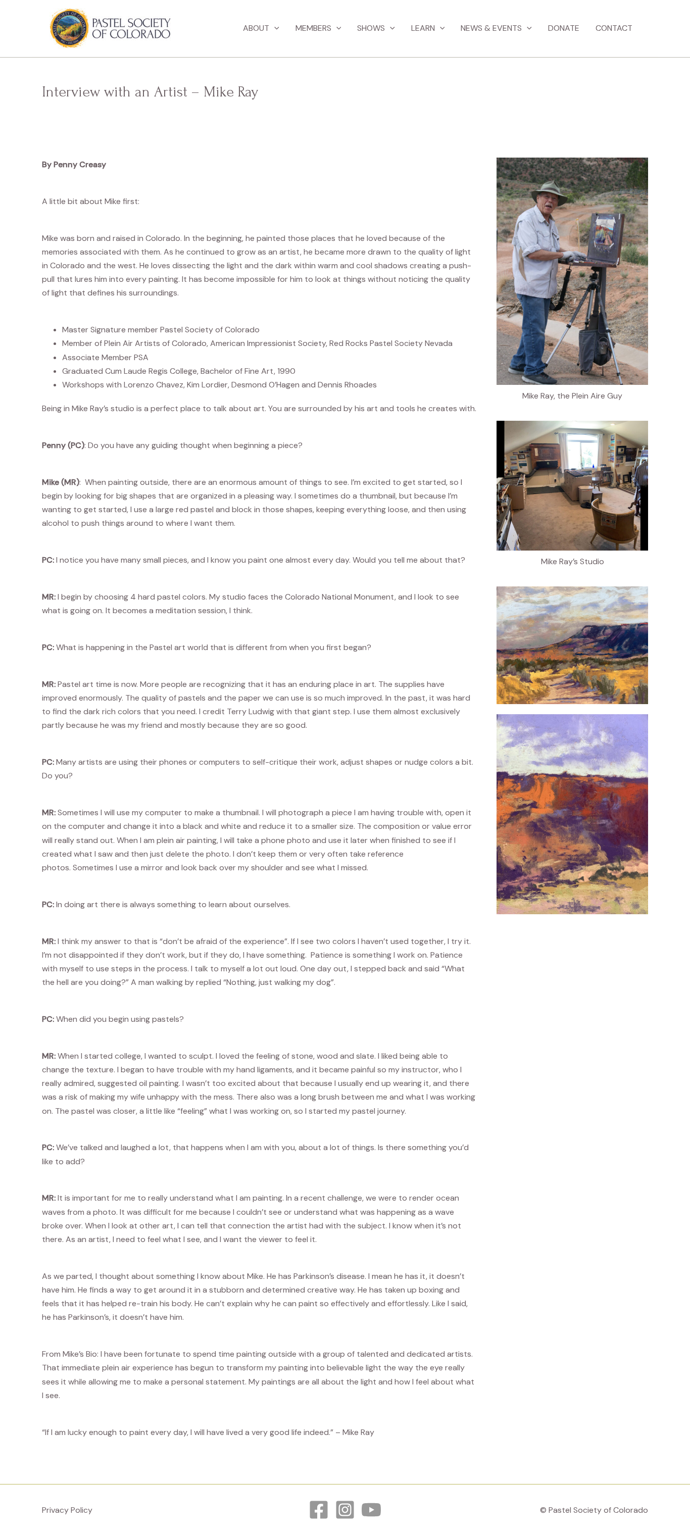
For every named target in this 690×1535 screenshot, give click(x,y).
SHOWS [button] (371, 28)
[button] (274, 28)
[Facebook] (319, 1510)
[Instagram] (345, 1510)
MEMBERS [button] (313, 28)
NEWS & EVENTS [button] (491, 28)
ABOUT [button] (256, 28)
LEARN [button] (423, 28)
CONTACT (614, 28)
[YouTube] (371, 1510)
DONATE (563, 28)
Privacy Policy (67, 1510)
